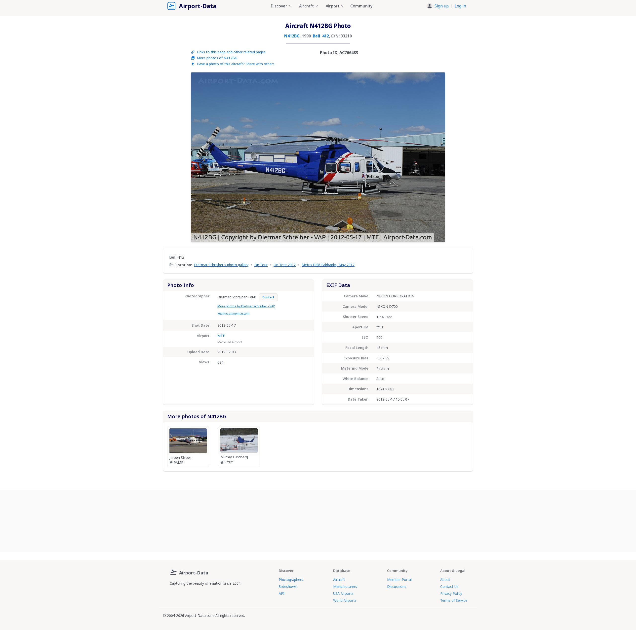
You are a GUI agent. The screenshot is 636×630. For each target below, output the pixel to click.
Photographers (291, 579)
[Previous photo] (200, 157)
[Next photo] (436, 157)
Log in (460, 6)
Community (361, 6)
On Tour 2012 (285, 264)
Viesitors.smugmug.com (233, 313)
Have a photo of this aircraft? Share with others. (236, 64)
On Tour (261, 264)
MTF (221, 335)
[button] (446, 6)
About (445, 579)
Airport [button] (332, 6)
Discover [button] (279, 6)
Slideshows (288, 586)
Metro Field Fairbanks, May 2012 (328, 264)
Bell (316, 36)
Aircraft (339, 579)
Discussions (396, 586)
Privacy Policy (451, 593)
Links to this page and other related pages (231, 52)
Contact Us (449, 586)
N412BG (292, 36)
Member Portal (399, 579)
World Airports (345, 600)
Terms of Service (453, 600)
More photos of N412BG (217, 58)
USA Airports (343, 593)
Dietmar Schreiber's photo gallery (221, 264)
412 (325, 36)
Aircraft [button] (306, 6)
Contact (268, 297)
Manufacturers (345, 586)
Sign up (442, 6)
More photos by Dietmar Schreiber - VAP (246, 306)
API (281, 593)
